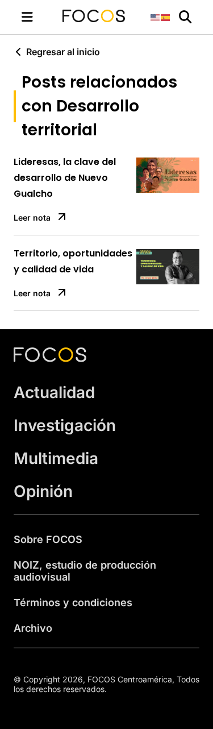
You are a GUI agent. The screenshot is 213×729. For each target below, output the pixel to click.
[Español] (166, 17)
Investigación (65, 425)
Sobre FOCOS (48, 539)
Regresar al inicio (63, 51)
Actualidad (54, 392)
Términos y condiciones (73, 602)
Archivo (33, 628)
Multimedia (56, 458)
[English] (156, 17)
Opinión (43, 491)
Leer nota (32, 217)
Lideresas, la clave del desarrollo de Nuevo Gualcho (65, 177)
